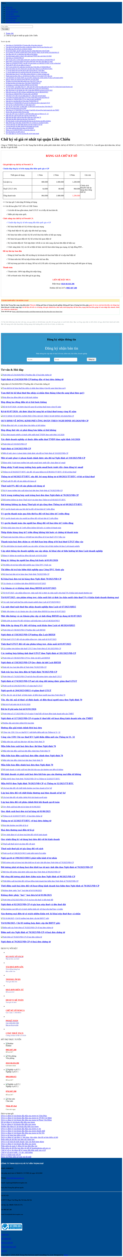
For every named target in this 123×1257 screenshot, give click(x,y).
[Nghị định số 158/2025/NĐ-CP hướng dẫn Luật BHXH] (23, 630)
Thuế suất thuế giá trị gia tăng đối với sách (22, 848)
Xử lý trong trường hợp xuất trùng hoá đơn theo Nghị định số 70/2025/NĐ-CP (28, 67)
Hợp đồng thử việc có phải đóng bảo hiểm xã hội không (21, 54)
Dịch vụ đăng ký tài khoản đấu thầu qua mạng (18, 1144)
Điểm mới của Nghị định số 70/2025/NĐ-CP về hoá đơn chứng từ (33, 932)
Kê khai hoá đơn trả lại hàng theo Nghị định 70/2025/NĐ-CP (23, 83)
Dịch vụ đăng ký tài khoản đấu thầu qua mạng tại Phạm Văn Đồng (26, 1120)
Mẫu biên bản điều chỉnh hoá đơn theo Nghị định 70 (20, 119)
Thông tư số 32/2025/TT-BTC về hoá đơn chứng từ (20, 130)
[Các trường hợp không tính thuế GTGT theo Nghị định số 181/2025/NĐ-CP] (31, 649)
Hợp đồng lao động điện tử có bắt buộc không (19, 49)
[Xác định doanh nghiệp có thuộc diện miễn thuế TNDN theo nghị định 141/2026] (32, 435)
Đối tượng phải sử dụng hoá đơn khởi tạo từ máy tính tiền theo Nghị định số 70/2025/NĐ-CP (47, 867)
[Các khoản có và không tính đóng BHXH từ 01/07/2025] (23, 583)
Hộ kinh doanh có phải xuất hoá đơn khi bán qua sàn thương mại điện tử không (28, 121)
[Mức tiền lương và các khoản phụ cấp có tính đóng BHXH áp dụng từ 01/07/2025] (33, 611)
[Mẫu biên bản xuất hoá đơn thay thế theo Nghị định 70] (22, 742)
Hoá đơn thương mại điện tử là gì (15, 132)
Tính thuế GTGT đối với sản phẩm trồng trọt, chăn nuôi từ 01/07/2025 (26, 96)
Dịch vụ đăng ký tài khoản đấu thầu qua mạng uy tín (21, 1129)
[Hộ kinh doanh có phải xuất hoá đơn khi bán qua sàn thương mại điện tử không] (32, 769)
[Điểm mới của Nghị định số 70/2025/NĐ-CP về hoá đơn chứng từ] (27, 928)
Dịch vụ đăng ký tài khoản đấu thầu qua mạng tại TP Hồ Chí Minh (26, 1118)
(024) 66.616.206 (12, 1063)
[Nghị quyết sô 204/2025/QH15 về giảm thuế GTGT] (22, 686)
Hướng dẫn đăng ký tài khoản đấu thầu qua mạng (20, 1126)
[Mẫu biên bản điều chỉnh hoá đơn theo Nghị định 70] (22, 760)
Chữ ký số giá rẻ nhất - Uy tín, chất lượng (17, 1152)
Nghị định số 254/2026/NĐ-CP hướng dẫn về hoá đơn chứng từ (24, 45)
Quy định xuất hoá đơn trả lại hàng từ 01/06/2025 (20, 128)
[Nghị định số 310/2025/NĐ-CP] (14, 444)
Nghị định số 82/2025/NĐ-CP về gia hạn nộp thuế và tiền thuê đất (33, 904)
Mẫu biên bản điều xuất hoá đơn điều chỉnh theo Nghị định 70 (23, 117)
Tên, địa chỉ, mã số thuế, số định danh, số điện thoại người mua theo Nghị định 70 (29, 106)
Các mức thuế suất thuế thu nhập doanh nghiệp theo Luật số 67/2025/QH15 (27, 88)
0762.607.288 (11, 1091)
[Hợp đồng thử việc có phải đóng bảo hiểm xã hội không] (23, 425)
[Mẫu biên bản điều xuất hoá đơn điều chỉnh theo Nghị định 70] (25, 751)
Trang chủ (9, 33)
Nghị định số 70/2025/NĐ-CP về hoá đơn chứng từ (26, 941)
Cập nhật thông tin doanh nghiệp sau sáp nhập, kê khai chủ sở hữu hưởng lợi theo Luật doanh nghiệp (34, 78)
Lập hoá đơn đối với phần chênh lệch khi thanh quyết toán (22, 126)
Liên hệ (4, 1251)
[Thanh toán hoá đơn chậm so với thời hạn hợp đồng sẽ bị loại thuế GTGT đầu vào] (33, 537)
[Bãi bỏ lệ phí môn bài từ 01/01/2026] (15, 704)
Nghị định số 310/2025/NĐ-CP (15, 58)
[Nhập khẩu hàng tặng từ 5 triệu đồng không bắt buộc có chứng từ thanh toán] (31, 528)
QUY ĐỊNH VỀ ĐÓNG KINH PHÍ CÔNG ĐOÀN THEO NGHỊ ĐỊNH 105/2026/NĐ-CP (32, 52)
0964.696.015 (11, 1077)
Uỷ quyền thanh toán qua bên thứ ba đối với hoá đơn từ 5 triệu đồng (25, 70)
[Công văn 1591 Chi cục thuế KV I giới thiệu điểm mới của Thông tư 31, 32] (30, 732)
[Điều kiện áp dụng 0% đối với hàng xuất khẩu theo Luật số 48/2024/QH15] (30, 621)
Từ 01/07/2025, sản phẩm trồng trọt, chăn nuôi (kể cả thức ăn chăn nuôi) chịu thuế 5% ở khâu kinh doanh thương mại (39, 87)
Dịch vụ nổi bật (7, 1243)
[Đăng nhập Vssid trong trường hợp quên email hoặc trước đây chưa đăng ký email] (33, 463)
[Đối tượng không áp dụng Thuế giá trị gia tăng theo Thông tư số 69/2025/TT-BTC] (33, 500)
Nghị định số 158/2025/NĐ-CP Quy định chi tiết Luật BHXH (23, 99)
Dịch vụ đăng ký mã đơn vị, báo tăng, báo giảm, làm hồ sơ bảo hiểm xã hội (29, 1137)
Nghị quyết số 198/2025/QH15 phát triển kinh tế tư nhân (29, 858)
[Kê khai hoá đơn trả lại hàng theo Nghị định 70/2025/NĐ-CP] (25, 574)
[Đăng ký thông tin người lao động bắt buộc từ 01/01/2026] (24, 556)
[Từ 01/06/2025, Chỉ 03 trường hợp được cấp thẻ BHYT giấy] (25, 918)
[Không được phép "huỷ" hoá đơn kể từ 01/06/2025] (21, 890)
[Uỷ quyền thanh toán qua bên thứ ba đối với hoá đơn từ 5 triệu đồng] (28, 509)
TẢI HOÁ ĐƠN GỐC (15, 967)
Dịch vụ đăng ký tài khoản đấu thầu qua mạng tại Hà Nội (22, 1133)
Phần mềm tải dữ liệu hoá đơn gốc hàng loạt (17, 1139)
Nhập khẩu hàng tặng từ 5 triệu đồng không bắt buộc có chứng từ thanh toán (27, 74)
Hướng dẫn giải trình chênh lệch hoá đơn (17, 112)
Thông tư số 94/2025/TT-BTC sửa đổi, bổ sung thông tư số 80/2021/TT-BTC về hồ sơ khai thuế (33, 63)
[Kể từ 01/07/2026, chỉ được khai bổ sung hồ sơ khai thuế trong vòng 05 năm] (31, 407)
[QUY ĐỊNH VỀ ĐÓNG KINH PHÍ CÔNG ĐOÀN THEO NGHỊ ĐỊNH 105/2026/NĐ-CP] (37, 416)
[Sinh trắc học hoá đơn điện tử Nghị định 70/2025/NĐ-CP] (23, 667)
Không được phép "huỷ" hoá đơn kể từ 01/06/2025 (26, 895)
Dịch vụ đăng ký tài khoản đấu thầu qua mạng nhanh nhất (23, 1131)
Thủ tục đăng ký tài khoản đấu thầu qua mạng (18, 1124)
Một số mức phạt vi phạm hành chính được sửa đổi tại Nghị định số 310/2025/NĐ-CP (30, 60)
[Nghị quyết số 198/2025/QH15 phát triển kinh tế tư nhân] (23, 853)
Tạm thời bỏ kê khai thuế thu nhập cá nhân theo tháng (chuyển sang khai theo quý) (29, 47)
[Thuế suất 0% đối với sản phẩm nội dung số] (18, 481)
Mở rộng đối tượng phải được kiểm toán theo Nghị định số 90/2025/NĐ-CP (38, 876)
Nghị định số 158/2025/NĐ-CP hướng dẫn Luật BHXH (22, 94)
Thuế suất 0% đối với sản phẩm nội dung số (18, 65)
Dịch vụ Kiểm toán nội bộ (11, 1155)
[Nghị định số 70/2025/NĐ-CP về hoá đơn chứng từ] (21, 937)
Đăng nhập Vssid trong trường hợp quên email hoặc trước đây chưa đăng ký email (29, 61)
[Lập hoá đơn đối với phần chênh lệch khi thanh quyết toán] (24, 797)
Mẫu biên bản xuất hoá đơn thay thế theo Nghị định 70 (21, 115)
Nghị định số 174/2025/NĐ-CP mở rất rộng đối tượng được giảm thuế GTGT (28, 103)
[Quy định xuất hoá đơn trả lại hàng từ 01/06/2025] (20, 807)
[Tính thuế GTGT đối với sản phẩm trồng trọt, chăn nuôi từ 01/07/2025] (28, 639)
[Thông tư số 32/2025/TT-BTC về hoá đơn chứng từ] (21, 816)
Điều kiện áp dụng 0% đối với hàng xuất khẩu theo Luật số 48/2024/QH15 (27, 92)
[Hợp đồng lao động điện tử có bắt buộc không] (19, 397)
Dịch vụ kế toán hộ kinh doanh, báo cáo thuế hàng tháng (22, 1142)
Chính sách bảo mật (8, 1247)
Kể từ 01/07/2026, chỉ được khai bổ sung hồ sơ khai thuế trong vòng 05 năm (27, 51)
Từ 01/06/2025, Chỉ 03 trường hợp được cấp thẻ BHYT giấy (30, 923)
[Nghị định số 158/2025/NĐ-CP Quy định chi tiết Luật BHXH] (25, 658)
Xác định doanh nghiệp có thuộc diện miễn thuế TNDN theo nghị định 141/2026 (29, 56)
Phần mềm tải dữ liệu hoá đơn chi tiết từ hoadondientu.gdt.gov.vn (26, 1148)
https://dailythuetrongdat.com (15, 1178)
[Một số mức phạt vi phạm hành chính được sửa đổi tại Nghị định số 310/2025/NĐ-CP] (34, 453)
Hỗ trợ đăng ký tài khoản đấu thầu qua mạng (18, 1122)
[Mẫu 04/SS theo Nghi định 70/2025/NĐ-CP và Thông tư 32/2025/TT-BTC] (30, 779)
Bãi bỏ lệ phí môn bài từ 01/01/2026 (16, 108)
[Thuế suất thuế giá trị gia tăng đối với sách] (18, 844)
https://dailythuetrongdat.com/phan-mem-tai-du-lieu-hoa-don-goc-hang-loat (37, 311)
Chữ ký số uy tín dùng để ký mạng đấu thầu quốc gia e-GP (23, 1150)
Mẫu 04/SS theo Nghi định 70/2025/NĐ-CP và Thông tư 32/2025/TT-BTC (27, 123)
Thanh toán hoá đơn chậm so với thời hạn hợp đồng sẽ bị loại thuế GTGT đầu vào (29, 76)
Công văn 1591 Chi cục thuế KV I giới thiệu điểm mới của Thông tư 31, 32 (27, 114)
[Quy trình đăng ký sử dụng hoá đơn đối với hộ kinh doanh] (24, 835)
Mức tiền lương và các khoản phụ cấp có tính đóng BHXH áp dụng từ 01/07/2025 (29, 90)
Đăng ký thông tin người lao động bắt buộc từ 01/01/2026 (22, 79)
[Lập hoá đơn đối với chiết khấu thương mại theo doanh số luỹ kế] (26, 788)
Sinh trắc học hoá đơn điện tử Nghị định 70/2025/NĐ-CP (22, 101)
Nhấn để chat (11, 1106)
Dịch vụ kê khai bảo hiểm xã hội (13, 1135)
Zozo (66, 1255)
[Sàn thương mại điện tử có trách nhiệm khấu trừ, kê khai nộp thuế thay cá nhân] (32, 909)
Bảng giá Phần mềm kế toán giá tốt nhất (16, 1157)
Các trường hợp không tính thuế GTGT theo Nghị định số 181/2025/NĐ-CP (27, 97)
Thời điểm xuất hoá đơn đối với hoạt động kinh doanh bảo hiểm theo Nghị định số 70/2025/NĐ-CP (50, 886)
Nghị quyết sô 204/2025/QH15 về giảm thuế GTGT (20, 105)
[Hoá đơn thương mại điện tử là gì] (14, 825)
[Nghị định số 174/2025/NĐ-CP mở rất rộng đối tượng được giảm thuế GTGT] (31, 677)
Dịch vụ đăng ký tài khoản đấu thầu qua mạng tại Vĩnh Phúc (24, 1116)
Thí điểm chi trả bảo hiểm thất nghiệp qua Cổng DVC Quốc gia (24, 81)
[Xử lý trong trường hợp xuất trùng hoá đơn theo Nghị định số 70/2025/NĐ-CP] (32, 490)
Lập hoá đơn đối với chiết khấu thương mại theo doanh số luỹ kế (24, 124)
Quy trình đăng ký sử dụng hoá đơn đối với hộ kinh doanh (22, 133)
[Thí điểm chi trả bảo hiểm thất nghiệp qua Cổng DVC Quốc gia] (26, 565)
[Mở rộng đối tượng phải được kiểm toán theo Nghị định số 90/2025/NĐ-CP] (30, 872)
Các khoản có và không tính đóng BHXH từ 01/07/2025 (22, 85)
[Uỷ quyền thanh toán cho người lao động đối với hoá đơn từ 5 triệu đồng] (29, 518)
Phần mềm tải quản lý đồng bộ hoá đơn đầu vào (19, 1146)
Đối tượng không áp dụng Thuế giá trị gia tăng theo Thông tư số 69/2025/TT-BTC (29, 69)
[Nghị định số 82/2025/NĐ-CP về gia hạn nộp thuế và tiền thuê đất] (27, 900)
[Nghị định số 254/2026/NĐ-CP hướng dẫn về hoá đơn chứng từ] (26, 375)
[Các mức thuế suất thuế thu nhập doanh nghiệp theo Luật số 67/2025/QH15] (30, 602)
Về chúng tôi (6, 1239)
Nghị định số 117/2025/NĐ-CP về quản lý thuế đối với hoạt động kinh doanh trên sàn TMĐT (32, 110)
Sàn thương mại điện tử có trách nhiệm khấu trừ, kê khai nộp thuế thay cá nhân (40, 913)
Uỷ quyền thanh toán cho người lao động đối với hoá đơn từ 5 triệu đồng (26, 72)
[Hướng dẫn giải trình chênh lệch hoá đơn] (17, 723)
